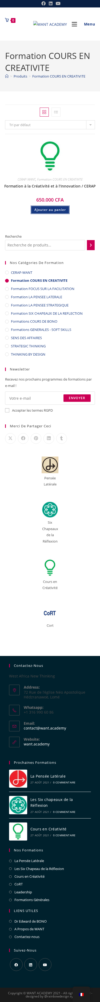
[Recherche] (91, 245)
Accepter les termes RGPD (32, 410)
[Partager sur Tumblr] (61, 438)
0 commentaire (64, 782)
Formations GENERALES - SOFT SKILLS (41, 329)
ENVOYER (77, 398)
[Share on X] (10, 438)
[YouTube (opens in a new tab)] (57, 3)
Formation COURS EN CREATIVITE (58, 76)
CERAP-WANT (26, 179)
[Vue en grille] (44, 112)
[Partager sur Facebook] (23, 438)
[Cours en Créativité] (18, 831)
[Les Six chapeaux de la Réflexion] (18, 805)
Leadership (23, 892)
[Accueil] (7, 76)
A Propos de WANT (29, 929)
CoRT (18, 884)
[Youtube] (45, 964)
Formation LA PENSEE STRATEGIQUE (40, 305)
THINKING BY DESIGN (28, 354)
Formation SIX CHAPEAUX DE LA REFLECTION (47, 313)
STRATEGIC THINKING (28, 346)
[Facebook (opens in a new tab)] (43, 3)
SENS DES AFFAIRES (26, 337)
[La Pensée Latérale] (18, 779)
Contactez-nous (26, 936)
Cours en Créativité (48, 829)
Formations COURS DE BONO (34, 321)
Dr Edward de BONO (30, 921)
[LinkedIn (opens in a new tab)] (50, 3)
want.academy (37, 744)
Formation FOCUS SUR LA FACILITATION (42, 288)
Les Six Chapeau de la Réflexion (39, 868)
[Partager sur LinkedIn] (48, 438)
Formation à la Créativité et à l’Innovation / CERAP (50, 186)
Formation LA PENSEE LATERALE (36, 297)
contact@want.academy (45, 728)
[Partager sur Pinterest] (36, 438)
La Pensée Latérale (48, 776)
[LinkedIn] (30, 964)
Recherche (13, 236)
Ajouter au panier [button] (50, 209)
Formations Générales (31, 899)
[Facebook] (16, 964)
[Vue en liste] (56, 112)
